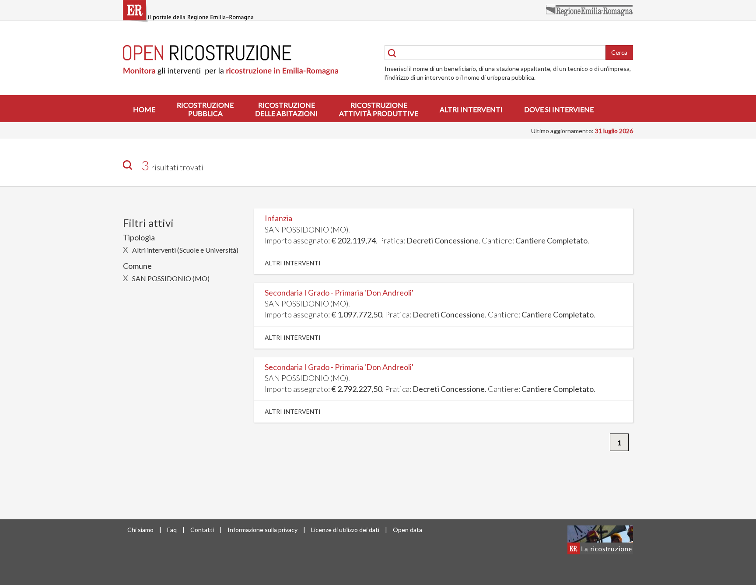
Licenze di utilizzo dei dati (345, 529)
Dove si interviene (559, 109)
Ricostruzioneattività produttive (378, 109)
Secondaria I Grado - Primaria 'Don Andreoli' (339, 292)
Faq (172, 529)
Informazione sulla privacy (263, 529)
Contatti (202, 529)
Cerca (619, 52)
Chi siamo (140, 529)
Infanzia (278, 218)
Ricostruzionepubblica (205, 109)
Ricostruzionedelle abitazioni (286, 109)
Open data (407, 529)
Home (144, 109)
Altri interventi (471, 109)
